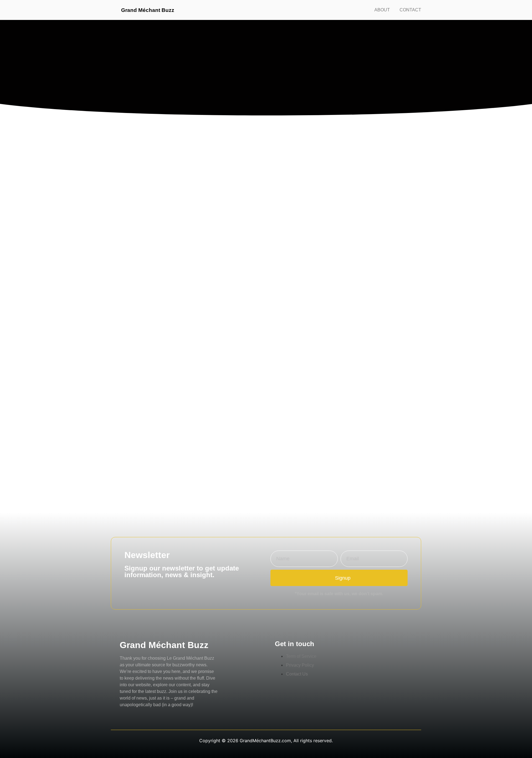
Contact (410, 9)
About (382, 9)
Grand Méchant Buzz (147, 10)
